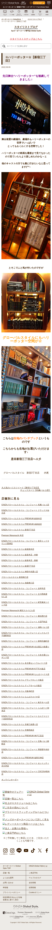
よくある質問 (8, 878)
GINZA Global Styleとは (38, 866)
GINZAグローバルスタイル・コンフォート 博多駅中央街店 (25, 750)
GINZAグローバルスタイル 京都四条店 (17, 730)
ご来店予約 (33, 873)
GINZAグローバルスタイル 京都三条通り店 (19, 724)
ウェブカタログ (35, 878)
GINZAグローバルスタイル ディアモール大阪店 (21, 686)
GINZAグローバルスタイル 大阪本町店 (17, 691)
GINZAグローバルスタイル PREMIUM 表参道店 (21, 524)
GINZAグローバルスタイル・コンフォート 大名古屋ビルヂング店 (25, 656)
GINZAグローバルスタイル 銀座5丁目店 (18, 566)
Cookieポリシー (35, 892)
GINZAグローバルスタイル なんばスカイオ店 (20, 697)
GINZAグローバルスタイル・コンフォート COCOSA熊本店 (25, 772)
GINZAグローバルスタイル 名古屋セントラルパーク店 (24, 663)
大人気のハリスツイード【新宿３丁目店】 (20, 488)
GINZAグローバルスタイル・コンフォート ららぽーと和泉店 (25, 709)
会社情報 (32, 883)
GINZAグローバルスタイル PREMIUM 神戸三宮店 (22, 736)
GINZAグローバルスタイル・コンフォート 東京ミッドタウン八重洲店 (25, 542)
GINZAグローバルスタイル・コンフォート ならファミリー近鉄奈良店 (25, 717)
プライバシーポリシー (11, 892)
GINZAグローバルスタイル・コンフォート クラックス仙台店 (25, 511)
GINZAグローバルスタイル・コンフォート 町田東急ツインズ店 (25, 603)
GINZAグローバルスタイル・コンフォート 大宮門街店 (24, 622)
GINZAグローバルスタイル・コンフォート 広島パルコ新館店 (25, 742)
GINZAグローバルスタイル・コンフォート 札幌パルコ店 (25, 505)
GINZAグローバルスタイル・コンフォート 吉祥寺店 (23, 588)
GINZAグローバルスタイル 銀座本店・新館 (19, 560)
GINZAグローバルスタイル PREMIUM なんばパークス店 (25, 674)
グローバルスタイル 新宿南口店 (14, 577)
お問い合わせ (8, 883)
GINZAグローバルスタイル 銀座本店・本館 (19, 555)
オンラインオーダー (9, 780)
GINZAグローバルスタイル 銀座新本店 (17, 549)
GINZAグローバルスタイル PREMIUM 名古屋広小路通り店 (25, 648)
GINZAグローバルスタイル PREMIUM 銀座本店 (21, 518)
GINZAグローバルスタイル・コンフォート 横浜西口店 (24, 616)
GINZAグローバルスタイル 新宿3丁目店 (18, 530)
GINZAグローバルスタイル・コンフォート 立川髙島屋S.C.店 (24, 595)
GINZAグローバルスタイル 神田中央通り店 (19, 572)
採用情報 (32, 888)
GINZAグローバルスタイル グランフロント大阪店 (22, 680)
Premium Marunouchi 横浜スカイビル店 (18, 610)
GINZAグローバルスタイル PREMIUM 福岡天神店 (22, 758)
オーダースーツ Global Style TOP (12, 867)
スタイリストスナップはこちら (26, 39)
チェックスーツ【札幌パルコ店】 (35, 490)
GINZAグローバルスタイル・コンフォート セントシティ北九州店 (25, 764)
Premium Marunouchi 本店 (12, 535)
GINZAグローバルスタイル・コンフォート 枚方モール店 (25, 702)
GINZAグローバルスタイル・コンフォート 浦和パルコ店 (25, 627)
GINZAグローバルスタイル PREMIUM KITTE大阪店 (23, 669)
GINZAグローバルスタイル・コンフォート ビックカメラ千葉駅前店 (25, 634)
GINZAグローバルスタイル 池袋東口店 (17, 583)
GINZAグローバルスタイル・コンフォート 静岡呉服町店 (25, 641)
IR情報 (5, 888)
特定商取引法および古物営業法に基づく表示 (12, 898)
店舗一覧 (6, 873)
